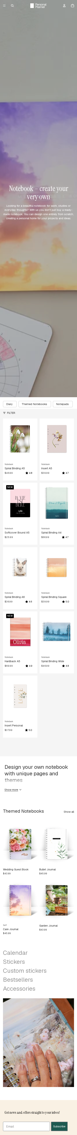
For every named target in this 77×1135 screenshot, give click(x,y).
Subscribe (59, 1126)
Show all (69, 811)
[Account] (64, 5)
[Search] (12, 5)
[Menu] (4, 5)
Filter (11, 413)
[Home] (38, 5)
